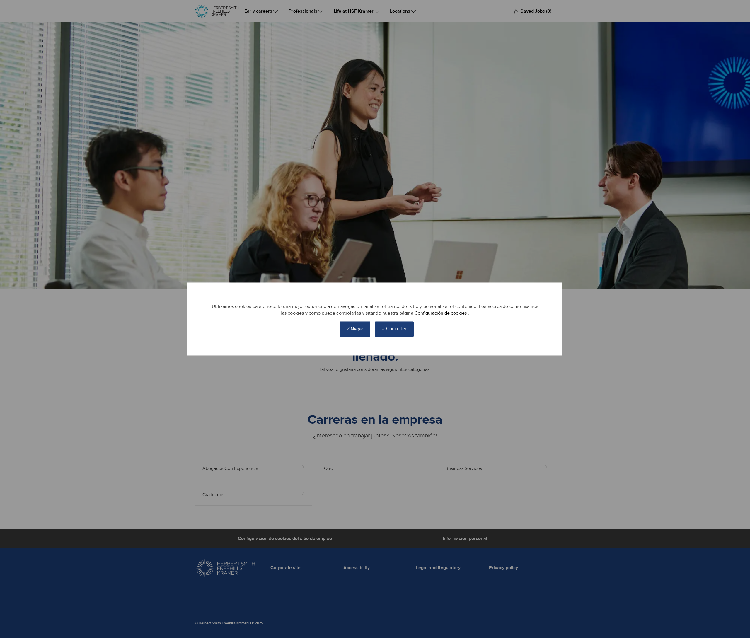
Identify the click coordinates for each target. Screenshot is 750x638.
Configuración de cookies (441, 313)
